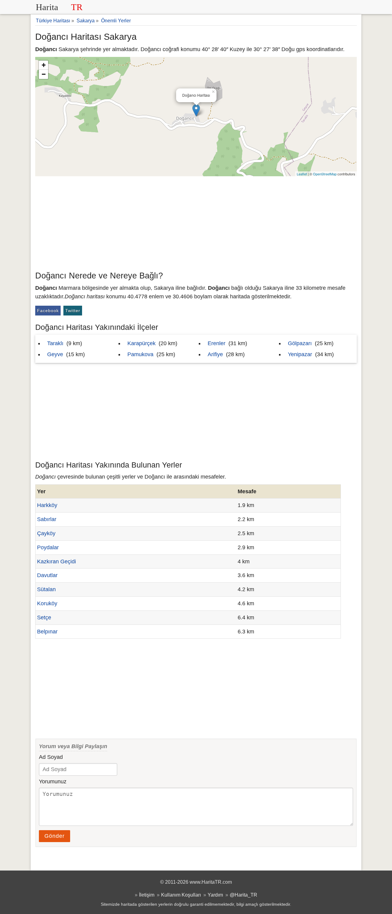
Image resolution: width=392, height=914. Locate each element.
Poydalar (48, 547)
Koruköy (47, 603)
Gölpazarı (300, 343)
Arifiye (215, 354)
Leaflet (302, 173)
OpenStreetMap (325, 173)
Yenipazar (300, 354)
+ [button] (44, 65)
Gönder (54, 836)
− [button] (44, 74)
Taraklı (55, 343)
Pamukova (140, 354)
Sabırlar (46, 519)
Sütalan (46, 589)
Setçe (44, 617)
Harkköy (47, 505)
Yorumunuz (52, 781)
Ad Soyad (51, 757)
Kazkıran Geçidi (56, 561)
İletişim (146, 894)
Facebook (48, 310)
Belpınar (47, 632)
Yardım (215, 894)
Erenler (216, 343)
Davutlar (47, 575)
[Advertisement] (196, 222)
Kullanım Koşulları (181, 894)
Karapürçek (141, 343)
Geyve (55, 354)
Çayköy (46, 533)
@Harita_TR (243, 894)
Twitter (72, 310)
